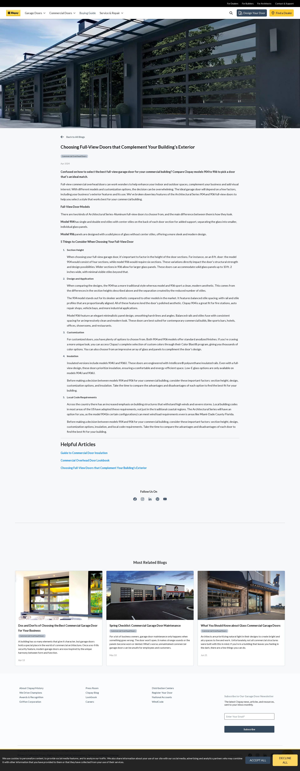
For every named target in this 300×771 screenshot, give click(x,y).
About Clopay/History (31, 688)
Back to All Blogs (75, 136)
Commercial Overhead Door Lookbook (85, 460)
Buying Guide (87, 13)
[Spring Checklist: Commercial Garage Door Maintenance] (150, 595)
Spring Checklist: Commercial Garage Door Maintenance (145, 625)
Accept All (258, 760)
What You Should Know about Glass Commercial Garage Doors (240, 625)
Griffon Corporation (30, 701)
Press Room (92, 688)
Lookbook (91, 697)
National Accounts (162, 697)
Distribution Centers (163, 688)
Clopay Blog (92, 692)
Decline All (285, 760)
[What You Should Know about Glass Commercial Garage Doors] (241, 595)
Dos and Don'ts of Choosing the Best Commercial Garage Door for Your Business (58, 628)
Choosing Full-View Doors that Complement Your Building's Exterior (104, 468)
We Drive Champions (30, 692)
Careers (90, 701)
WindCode (157, 701)
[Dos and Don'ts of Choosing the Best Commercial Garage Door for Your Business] (58, 595)
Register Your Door (162, 692)
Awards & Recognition (31, 697)
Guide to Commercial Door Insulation (84, 453)
